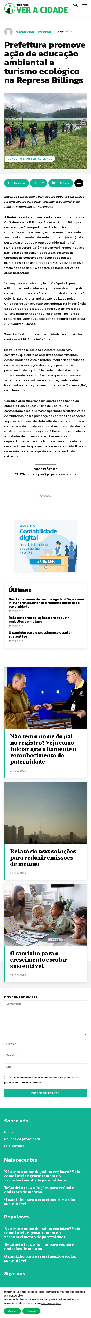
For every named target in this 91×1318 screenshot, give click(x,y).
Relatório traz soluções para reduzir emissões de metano (39, 619)
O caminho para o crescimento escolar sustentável (40, 634)
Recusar (31, 1311)
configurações (51, 1303)
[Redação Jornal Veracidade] (9, 32)
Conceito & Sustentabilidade (30, 158)
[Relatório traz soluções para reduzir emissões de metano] (45, 813)
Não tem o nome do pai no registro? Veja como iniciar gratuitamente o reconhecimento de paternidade (46, 602)
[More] (78, 183)
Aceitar (12, 1311)
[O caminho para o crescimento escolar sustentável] (45, 915)
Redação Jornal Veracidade (33, 32)
